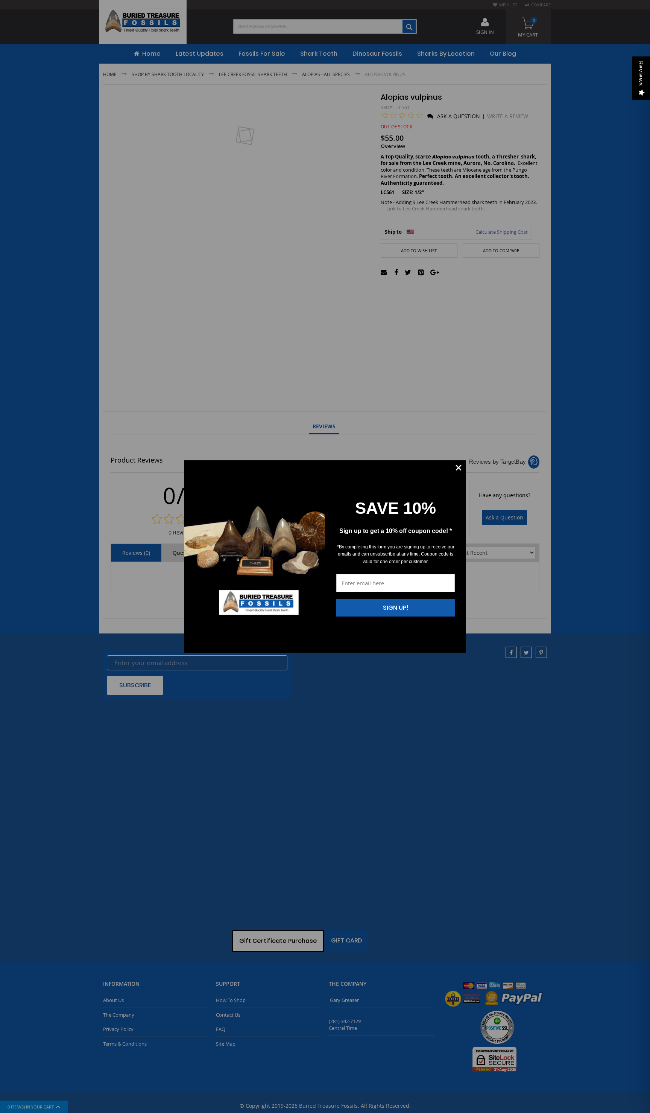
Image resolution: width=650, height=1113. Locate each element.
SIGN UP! (396, 607)
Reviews (641, 73)
